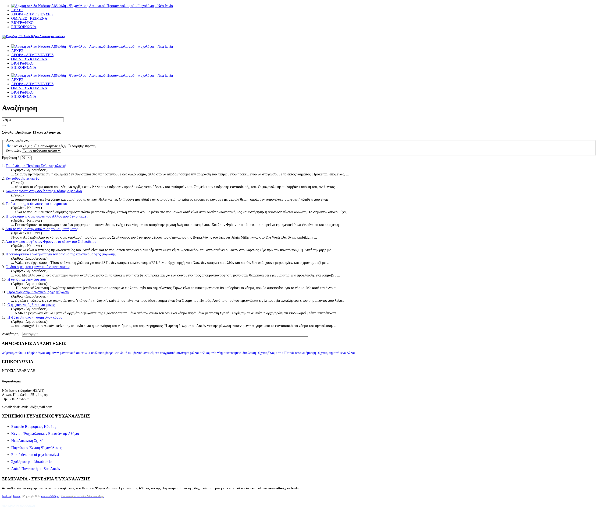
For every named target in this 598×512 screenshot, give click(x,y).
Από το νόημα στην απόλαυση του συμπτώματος (41, 229)
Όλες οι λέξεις (22, 146)
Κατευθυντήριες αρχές (22, 178)
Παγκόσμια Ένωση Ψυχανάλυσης (36, 448)
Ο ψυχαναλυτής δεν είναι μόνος (31, 305)
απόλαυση (97, 353)
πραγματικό (167, 353)
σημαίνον (52, 353)
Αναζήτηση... (11, 334)
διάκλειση (249, 353)
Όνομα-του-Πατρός (281, 353)
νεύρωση (8, 353)
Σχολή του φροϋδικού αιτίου (32, 462)
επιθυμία (20, 353)
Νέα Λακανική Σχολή (27, 441)
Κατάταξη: (14, 150)
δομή (123, 353)
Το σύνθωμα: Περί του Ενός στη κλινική (36, 166)
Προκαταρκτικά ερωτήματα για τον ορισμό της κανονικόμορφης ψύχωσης (60, 254)
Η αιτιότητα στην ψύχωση (26, 279)
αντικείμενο (151, 353)
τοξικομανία (208, 353)
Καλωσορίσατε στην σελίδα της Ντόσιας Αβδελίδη (44, 191)
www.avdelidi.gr (50, 496)
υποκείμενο (234, 353)
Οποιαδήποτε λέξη (52, 146)
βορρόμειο (112, 353)
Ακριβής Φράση (83, 146)
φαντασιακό (67, 353)
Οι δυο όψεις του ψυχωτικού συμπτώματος (38, 267)
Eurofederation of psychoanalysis (35, 455)
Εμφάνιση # (11, 158)
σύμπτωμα (83, 353)
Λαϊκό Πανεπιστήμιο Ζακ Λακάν (35, 469)
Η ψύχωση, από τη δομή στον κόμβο (34, 317)
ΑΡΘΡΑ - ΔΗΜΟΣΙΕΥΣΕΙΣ (32, 14)
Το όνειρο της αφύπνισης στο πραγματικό (36, 204)
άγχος (41, 353)
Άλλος (351, 353)
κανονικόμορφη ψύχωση (311, 353)
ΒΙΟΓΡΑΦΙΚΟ (22, 23)
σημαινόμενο (337, 353)
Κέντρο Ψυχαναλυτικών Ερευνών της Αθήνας (45, 434)
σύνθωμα (182, 353)
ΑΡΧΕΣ (17, 10)
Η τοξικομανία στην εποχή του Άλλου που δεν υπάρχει (46, 216)
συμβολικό (135, 353)
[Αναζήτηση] (4, 125)
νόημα (221, 353)
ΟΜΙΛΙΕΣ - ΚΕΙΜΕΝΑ (29, 18)
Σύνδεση (6, 496)
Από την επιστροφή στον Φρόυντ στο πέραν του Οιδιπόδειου (50, 241)
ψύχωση (262, 353)
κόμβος (32, 353)
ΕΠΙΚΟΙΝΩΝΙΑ (23, 27)
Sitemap (17, 496)
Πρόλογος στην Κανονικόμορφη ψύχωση (38, 292)
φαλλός (194, 353)
